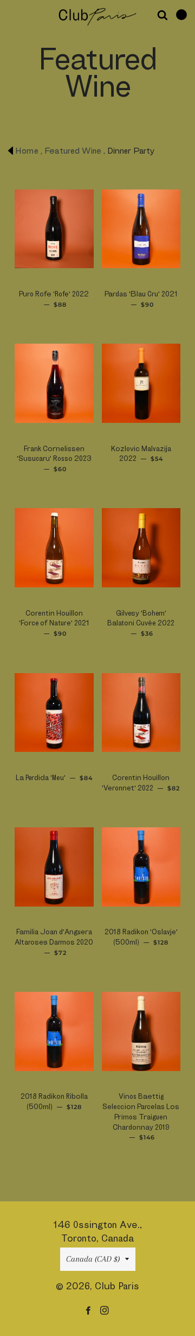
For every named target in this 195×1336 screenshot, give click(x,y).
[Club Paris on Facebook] (89, 1310)
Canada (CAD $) (93, 1259)
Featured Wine (72, 150)
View (36, 241)
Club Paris (117, 1286)
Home (26, 150)
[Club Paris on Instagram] (105, 1310)
